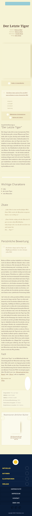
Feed (12, 507)
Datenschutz (16, 489)
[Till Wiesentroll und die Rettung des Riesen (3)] (15, 427)
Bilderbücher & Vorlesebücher (17, 114)
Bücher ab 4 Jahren (18, 117)
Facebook (16, 507)
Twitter (19, 507)
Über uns (16, 503)
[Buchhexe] (16, 17)
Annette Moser (19, 33)
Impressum (16, 494)
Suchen (28, 4)
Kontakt (16, 498)
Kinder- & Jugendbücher (17, 83)
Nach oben (15, 462)
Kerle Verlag (18, 35)
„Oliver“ (11, 374)
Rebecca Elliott (18, 29)
